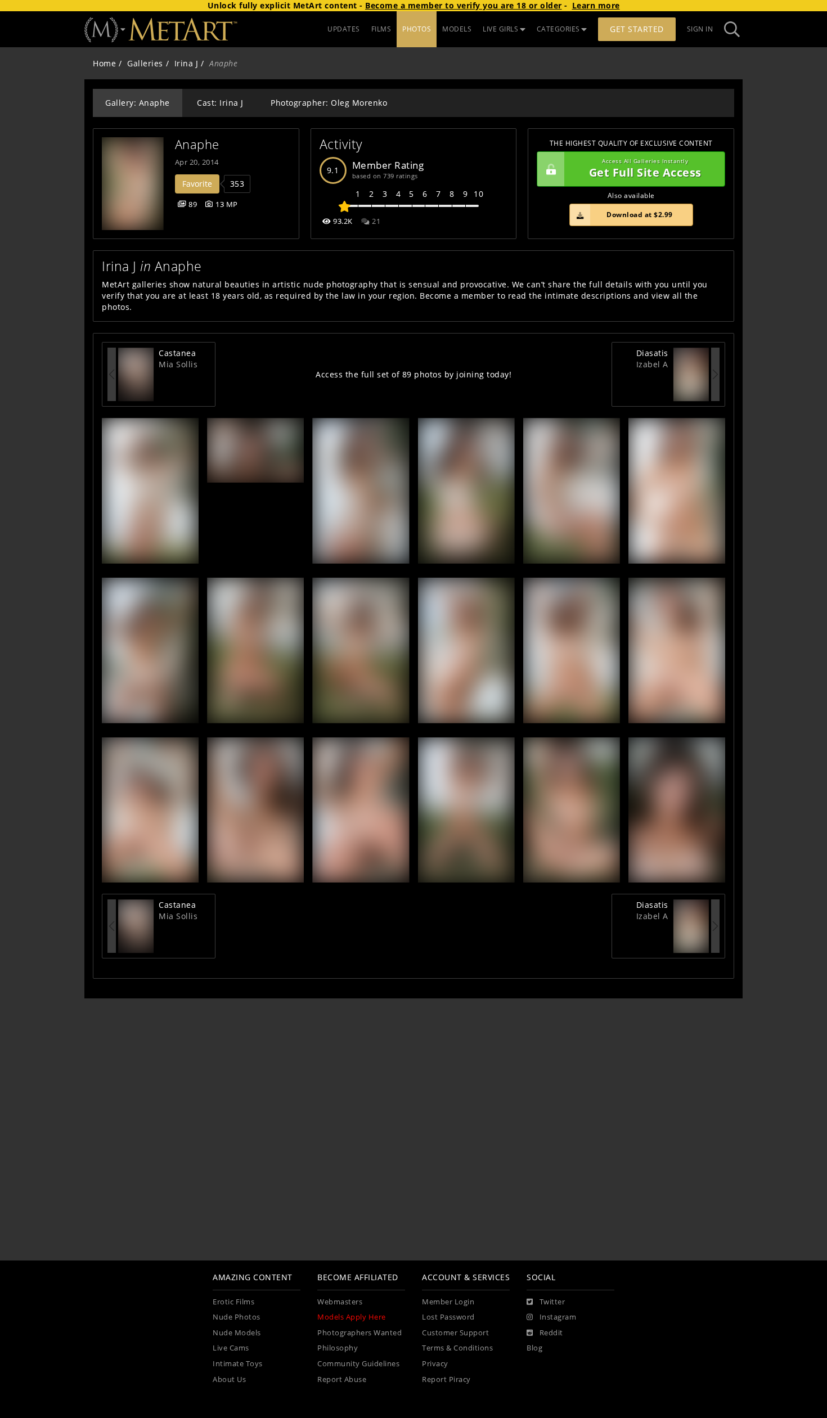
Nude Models (237, 1333)
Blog (534, 1348)
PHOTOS (416, 29)
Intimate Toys (238, 1364)
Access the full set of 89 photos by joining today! (413, 374)
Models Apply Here (351, 1317)
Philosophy (337, 1348)
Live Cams (231, 1348)
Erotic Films (233, 1302)
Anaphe (197, 144)
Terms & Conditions (457, 1348)
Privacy (435, 1364)
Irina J (186, 63)
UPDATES (343, 29)
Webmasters (339, 1302)
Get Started (637, 29)
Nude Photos (236, 1317)
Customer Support (455, 1333)
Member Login (448, 1302)
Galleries (145, 63)
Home (104, 63)
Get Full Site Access (645, 169)
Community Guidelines (358, 1364)
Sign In (700, 29)
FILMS (381, 29)
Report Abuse (341, 1379)
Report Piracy (446, 1379)
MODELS (456, 29)
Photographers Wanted (359, 1333)
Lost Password (448, 1317)
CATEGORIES (558, 29)
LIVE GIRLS (500, 29)
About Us (229, 1379)
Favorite (197, 183)
